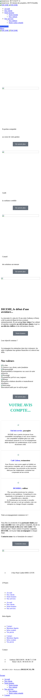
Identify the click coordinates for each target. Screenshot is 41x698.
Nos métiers (13, 21)
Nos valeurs (13, 17)
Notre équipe (13, 15)
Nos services (11, 599)
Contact (9, 626)
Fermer (2, 675)
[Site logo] (4, 5)
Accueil (9, 593)
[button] (20, 389)
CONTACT (4, 26)
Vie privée (10, 632)
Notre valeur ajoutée (16, 23)
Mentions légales (12, 628)
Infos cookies (11, 630)
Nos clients (10, 595)
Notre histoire (11, 597)
